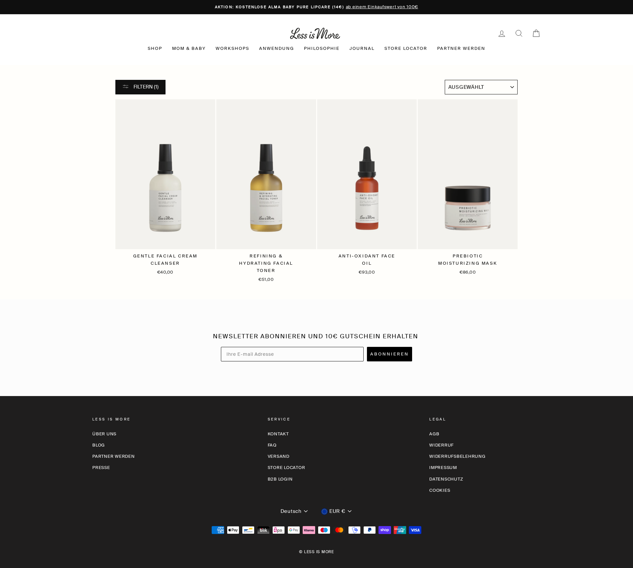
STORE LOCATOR (405, 48)
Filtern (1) (145, 87)
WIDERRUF (441, 445)
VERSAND (278, 456)
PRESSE (101, 467)
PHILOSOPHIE (322, 48)
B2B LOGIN (280, 479)
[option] (316, 7)
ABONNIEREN (389, 354)
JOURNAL (362, 48)
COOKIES (439, 490)
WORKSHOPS (232, 48)
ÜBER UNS (104, 434)
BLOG (98, 445)
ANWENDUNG (276, 48)
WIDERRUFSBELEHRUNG (457, 456)
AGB (434, 434)
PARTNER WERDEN (461, 48)
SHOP (155, 48)
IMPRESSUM (443, 467)
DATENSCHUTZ (446, 479)
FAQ (272, 445)
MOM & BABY (189, 48)
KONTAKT (278, 434)
